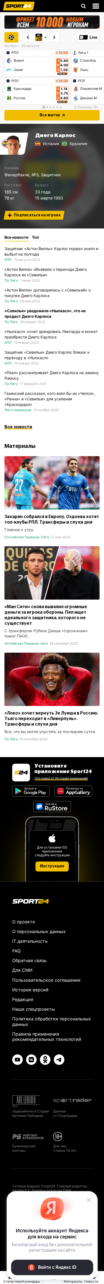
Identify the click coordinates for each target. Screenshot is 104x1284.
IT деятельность (30, 941)
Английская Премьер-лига (26, 643)
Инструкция (52, 866)
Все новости (18, 426)
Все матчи (50, 115)
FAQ (16, 951)
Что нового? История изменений (61, 778)
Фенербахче (16, 174)
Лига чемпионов (17, 410)
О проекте (23, 922)
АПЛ (8, 260)
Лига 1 (83, 53)
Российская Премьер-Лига (26, 537)
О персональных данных (39, 931)
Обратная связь (29, 960)
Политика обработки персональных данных (51, 1021)
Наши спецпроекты (33, 1009)
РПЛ (15, 53)
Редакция (22, 999)
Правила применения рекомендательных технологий (46, 1036)
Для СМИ (22, 970)
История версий (30, 989)
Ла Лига (11, 280)
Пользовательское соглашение (46, 980)
